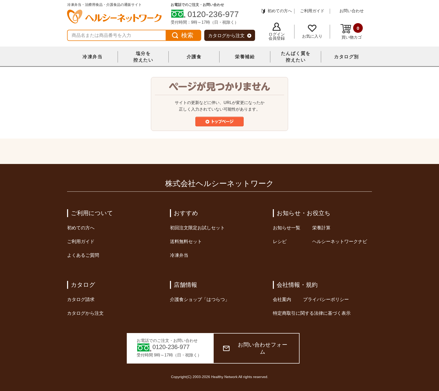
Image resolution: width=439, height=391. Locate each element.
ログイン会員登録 (277, 36)
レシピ (280, 241)
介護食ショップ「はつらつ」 (199, 299)
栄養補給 (245, 56)
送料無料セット (186, 241)
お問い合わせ (351, 11)
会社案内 (282, 299)
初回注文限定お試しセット (197, 227)
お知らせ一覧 (286, 227)
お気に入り (312, 36)
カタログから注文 (226, 35)
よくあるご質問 (83, 255)
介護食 (194, 56)
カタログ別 (346, 56)
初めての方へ (280, 11)
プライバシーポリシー (326, 299)
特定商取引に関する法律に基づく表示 (312, 313)
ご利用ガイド (312, 11)
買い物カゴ (351, 32)
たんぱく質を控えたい (296, 57)
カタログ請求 (81, 299)
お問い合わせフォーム (262, 348)
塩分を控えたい (143, 57)
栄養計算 (321, 227)
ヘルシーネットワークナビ (339, 241)
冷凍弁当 (92, 56)
